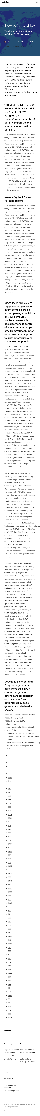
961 (9, 991)
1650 (10, 881)
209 (9, 825)
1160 (9, 799)
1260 (10, 1017)
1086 (10, 888)
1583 (10, 973)
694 (9, 1010)
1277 (9, 1003)
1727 (9, 899)
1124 (9, 858)
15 (9, 822)
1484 (10, 943)
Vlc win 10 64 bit (10, 1059)
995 (9, 796)
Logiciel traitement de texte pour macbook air (11, 1052)
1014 (9, 988)
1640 (10, 936)
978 (9, 925)
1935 (10, 844)
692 (9, 836)
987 (9, 840)
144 (9, 1014)
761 (9, 910)
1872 (9, 855)
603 (9, 877)
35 (9, 869)
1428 (10, 980)
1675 (10, 792)
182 (9, 958)
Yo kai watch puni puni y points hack (27, 1060)
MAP (6, 1110)
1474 (9, 829)
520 (9, 947)
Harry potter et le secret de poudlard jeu (27, 1052)
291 (9, 921)
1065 (10, 866)
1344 (10, 851)
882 (9, 884)
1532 (10, 818)
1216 (9, 940)
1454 (10, 777)
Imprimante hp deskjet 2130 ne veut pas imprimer (11, 1088)
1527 (9, 810)
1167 (9, 932)
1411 (9, 833)
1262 (9, 781)
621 (9, 847)
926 (9, 807)
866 (9, 951)
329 (9, 906)
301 (9, 962)
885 (9, 969)
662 (9, 803)
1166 (9, 984)
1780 (10, 814)
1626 (10, 873)
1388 (10, 892)
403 (9, 955)
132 (9, 966)
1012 (9, 914)
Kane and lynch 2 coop (10, 1079)
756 (9, 895)
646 (9, 1006)
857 (9, 862)
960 (9, 918)
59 (9, 999)
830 (9, 929)
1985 (10, 903)
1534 (10, 995)
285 (9, 785)
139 (9, 977)
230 (9, 788)
